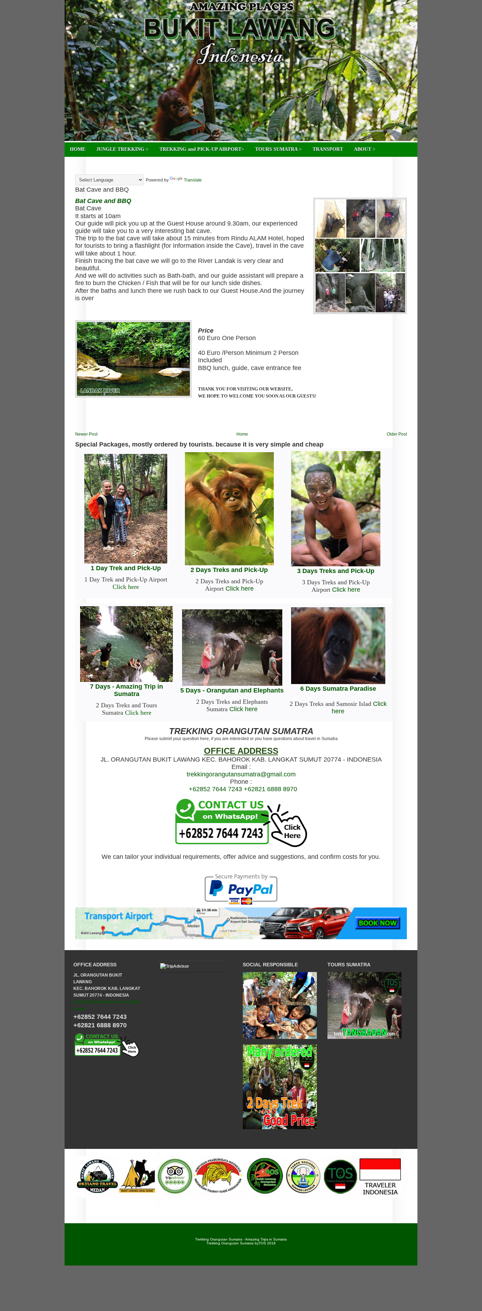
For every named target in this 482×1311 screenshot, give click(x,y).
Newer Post (86, 434)
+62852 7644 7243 (215, 789)
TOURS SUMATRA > (278, 149)
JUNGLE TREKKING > (122, 149)
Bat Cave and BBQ (102, 189)
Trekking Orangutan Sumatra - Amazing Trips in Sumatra (241, 1239)
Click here (126, 586)
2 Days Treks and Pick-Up (229, 569)
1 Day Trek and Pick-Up (126, 568)
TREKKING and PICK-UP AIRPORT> (201, 149)
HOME (77, 149)
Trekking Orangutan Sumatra (230, 1243)
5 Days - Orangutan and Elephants (232, 690)
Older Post (397, 434)
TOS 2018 (267, 1243)
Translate (193, 180)
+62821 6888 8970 (270, 789)
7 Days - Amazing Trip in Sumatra (126, 690)
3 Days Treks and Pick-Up (335, 570)
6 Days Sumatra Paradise (338, 688)
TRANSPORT (328, 149)
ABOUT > (364, 149)
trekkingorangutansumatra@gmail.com (241, 774)
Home (242, 434)
